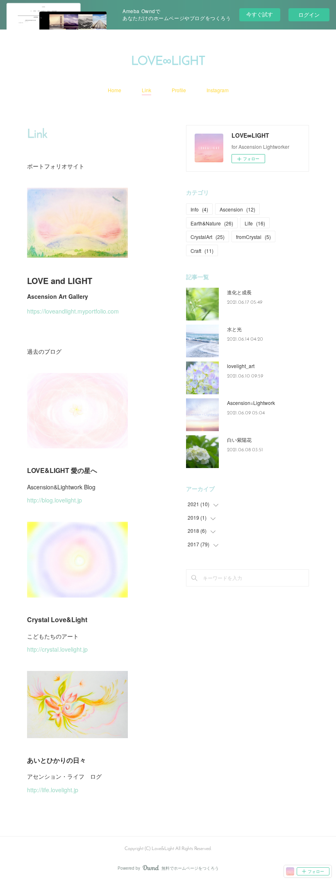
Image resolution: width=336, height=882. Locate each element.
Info (199, 209)
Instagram (218, 89)
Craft (202, 250)
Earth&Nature (212, 223)
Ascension (237, 209)
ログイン (309, 14)
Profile (179, 89)
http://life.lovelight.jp (52, 790)
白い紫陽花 (239, 439)
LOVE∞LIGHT (168, 61)
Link (146, 89)
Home (114, 89)
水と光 (234, 328)
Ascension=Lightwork (251, 402)
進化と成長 (239, 292)
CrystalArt (208, 236)
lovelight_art (240, 365)
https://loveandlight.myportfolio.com (73, 311)
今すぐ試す (259, 14)
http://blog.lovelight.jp (54, 500)
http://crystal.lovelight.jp (57, 649)
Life (255, 223)
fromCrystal (253, 236)
